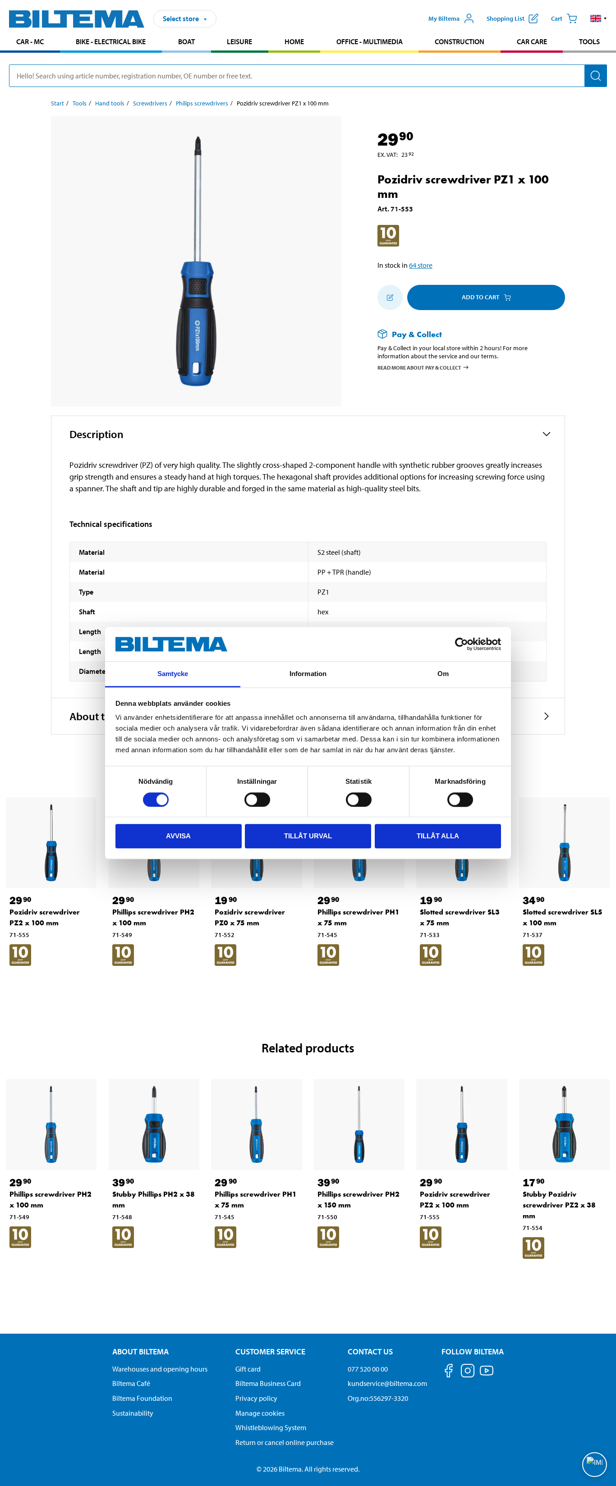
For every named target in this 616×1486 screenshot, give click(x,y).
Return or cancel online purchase (284, 1442)
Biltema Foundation (142, 1398)
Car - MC (30, 41)
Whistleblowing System (270, 1427)
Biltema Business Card (268, 1383)
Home (294, 41)
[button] (598, 18)
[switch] (257, 799)
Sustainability (132, 1412)
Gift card (248, 1368)
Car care (532, 41)
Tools (589, 41)
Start (57, 103)
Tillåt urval (308, 836)
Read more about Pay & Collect (419, 367)
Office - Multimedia (369, 41)
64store (420, 265)
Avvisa (178, 836)
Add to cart (480, 297)
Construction (459, 41)
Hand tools (109, 103)
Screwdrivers (150, 103)
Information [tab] (308, 674)
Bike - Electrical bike (111, 41)
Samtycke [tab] (172, 674)
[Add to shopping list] (390, 297)
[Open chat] (594, 1464)
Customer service (270, 1351)
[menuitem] (30, 42)
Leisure (239, 41)
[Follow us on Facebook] (448, 1372)
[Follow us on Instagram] (467, 1372)
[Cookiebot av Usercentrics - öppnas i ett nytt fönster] (461, 644)
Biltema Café (131, 1383)
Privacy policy (256, 1398)
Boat (186, 41)
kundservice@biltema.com (387, 1383)
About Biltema (140, 1351)
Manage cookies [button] (260, 1412)
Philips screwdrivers (202, 103)
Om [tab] (443, 674)
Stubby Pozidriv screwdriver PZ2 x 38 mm (559, 1205)
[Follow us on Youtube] (486, 1375)
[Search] (595, 75)
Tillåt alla (438, 836)
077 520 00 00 (368, 1368)
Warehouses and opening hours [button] (159, 1368)
